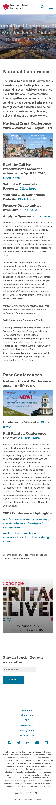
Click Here (30, 438)
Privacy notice (26, 730)
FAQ (27, 720)
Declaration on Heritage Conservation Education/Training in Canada (27, 537)
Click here (11, 178)
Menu (51, 8)
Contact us (27, 715)
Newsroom (27, 725)
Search (42, 7)
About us (27, 710)
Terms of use (27, 735)
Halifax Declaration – (27, 523)
